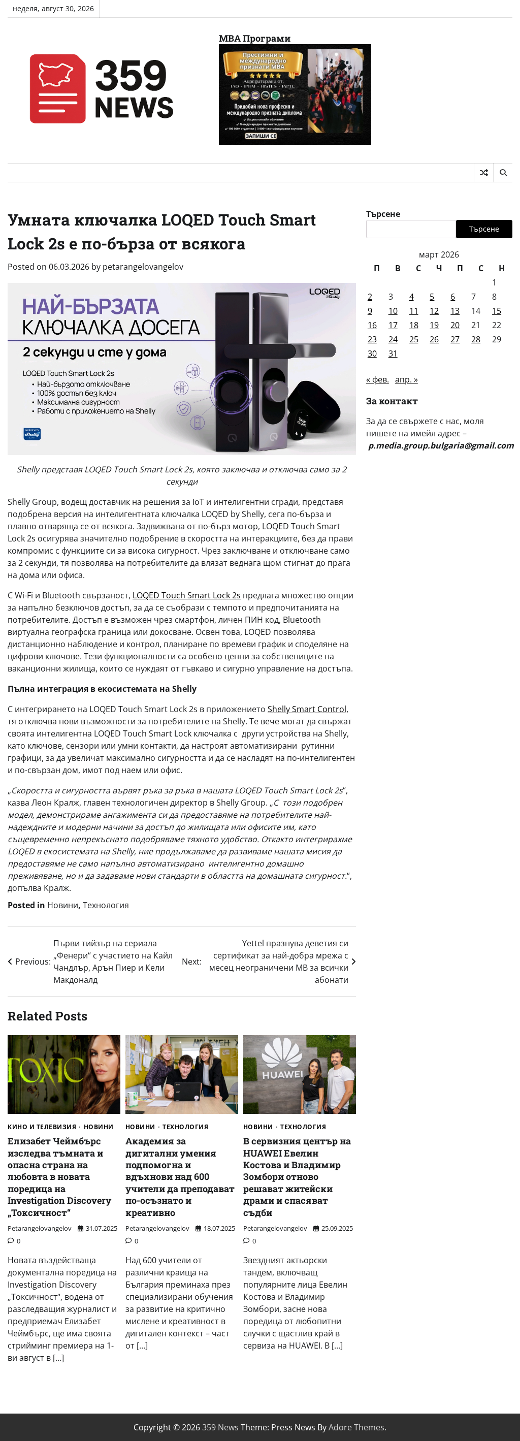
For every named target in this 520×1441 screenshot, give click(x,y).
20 (455, 325)
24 (393, 339)
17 (393, 325)
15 (496, 310)
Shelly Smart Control (307, 709)
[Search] (502, 172)
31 (393, 353)
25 (413, 339)
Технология (106, 905)
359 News (220, 1427)
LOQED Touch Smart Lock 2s (187, 595)
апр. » (406, 379)
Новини (62, 905)
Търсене (383, 213)
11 (413, 310)
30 (372, 353)
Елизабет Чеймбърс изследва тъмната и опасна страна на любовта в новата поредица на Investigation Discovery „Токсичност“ (59, 1177)
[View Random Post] (483, 172)
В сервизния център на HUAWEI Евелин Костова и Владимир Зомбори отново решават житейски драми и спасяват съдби (297, 1177)
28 (475, 339)
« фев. (377, 379)
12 (434, 310)
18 (413, 325)
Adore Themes (356, 1427)
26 (434, 339)
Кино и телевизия (42, 1127)
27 (455, 339)
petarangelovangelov (143, 266)
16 (372, 325)
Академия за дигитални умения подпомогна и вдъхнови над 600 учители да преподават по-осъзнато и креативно (180, 1177)
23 (372, 339)
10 (393, 310)
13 (455, 310)
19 (434, 325)
